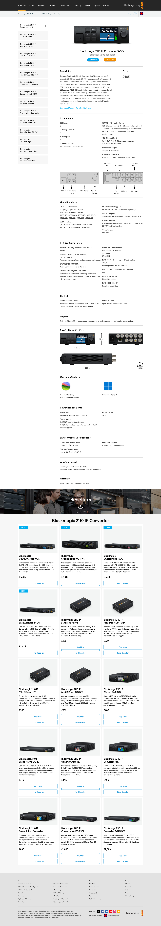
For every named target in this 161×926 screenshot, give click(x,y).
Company (77, 5)
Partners (127, 890)
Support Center (94, 887)
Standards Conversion (60, 884)
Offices (127, 884)
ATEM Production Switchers (26, 890)
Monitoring (57, 890)
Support (52, 5)
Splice (96, 5)
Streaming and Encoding (61, 902)
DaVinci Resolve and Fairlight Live (28, 887)
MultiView (56, 896)
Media (87, 5)
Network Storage (58, 893)
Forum (106, 5)
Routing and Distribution (61, 899)
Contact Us (92, 890)
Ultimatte (21, 893)
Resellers (41, 5)
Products (22, 5)
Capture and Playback (25, 899)
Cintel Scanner (22, 902)
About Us (128, 887)
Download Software (83, 108)
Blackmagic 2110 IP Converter (29, 14)
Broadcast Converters (60, 887)
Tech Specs (58, 14)
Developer (64, 5)
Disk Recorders (22, 896)
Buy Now (93, 59)
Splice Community (95, 899)
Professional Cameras (24, 884)
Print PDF (110, 59)
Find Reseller (38, 583)
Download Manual (67, 108)
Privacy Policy (129, 896)
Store (31, 5)
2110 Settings (47, 14)
